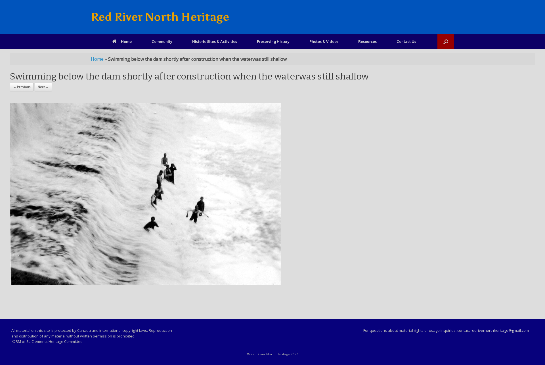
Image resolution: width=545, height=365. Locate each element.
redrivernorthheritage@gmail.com (500, 330)
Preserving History (273, 41)
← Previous (21, 87)
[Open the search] (445, 41)
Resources (367, 41)
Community (162, 41)
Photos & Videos (323, 41)
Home (126, 41)
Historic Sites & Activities (214, 41)
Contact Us (406, 41)
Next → (43, 87)
